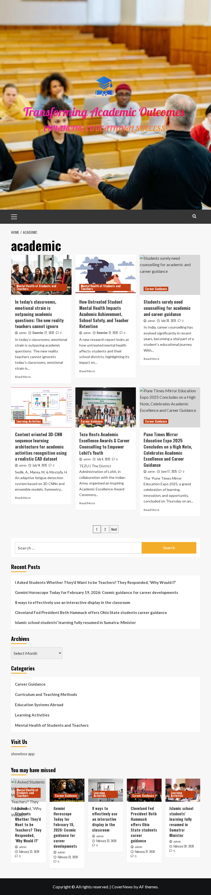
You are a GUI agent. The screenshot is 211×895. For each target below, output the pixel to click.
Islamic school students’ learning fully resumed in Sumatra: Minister (75, 622)
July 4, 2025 (103, 459)
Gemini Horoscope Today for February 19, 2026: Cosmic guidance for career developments (96, 592)
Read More (23, 377)
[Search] (194, 216)
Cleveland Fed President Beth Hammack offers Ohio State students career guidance (91, 612)
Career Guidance (156, 289)
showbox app (23, 753)
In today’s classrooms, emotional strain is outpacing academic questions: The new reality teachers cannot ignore (39, 314)
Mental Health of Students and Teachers (36, 287)
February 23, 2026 (29, 852)
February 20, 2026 (183, 846)
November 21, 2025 (107, 333)
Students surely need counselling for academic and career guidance (167, 308)
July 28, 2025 (168, 321)
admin (23, 332)
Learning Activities (28, 421)
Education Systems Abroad (39, 704)
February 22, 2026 (106, 841)
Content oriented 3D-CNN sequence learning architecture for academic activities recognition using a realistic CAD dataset (41, 446)
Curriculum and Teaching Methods (46, 694)
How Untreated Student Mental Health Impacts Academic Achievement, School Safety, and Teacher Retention (104, 314)
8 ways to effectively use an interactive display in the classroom (72, 602)
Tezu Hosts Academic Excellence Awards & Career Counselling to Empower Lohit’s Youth (104, 443)
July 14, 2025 (39, 465)
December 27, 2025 (43, 333)
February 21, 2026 (145, 852)
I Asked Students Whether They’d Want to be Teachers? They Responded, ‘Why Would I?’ (95, 582)
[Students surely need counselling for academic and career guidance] (170, 275)
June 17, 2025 (169, 471)
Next (114, 529)
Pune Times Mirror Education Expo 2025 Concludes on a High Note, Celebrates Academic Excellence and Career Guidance (168, 449)
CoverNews (122, 886)
